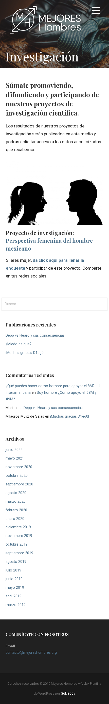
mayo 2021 (15, 458)
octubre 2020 (17, 475)
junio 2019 (14, 579)
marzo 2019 (16, 605)
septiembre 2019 (19, 553)
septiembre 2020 (19, 484)
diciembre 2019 (18, 527)
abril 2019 (14, 596)
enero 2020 (15, 519)
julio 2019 (13, 570)
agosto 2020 (16, 493)
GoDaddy (68, 693)
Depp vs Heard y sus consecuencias (35, 335)
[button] (96, 11)
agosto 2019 (16, 562)
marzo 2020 (16, 501)
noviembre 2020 (19, 467)
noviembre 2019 (19, 536)
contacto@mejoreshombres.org (31, 652)
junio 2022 (14, 450)
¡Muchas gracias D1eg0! (25, 353)
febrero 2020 (16, 510)
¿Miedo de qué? (18, 344)
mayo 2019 (15, 587)
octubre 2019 (17, 544)
